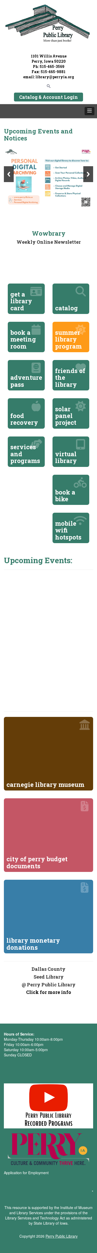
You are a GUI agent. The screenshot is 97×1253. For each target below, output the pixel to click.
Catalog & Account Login (48, 97)
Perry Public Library (62, 1236)
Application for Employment (26, 1172)
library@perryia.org (54, 76)
